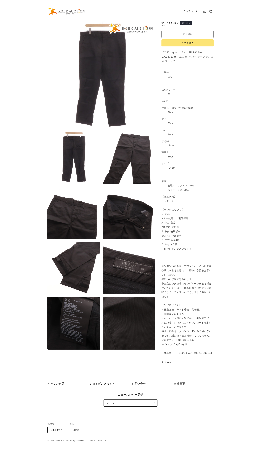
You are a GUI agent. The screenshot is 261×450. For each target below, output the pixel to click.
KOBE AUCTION (62, 440)
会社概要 (179, 383)
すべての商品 (55, 383)
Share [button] (168, 362)
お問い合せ (139, 383)
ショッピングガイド (176, 344)
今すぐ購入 (188, 42)
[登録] (154, 403)
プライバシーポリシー (97, 440)
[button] (197, 11)
